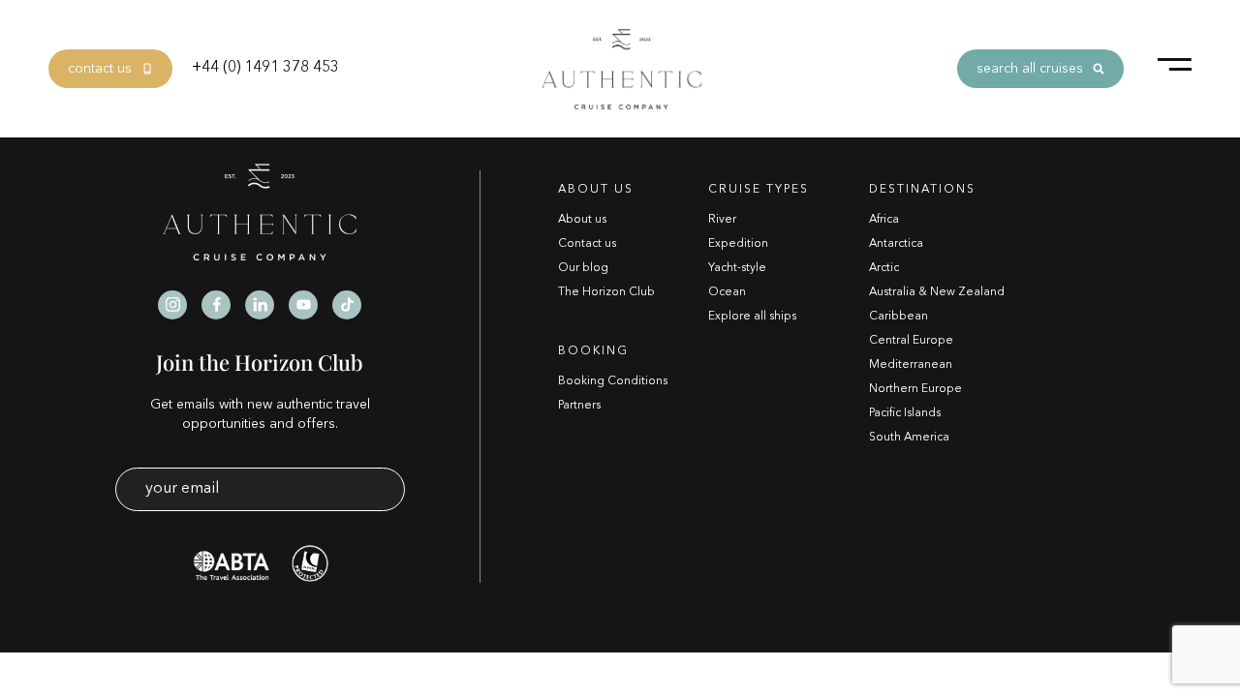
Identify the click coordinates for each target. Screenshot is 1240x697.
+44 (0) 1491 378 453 (265, 68)
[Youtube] (303, 304)
